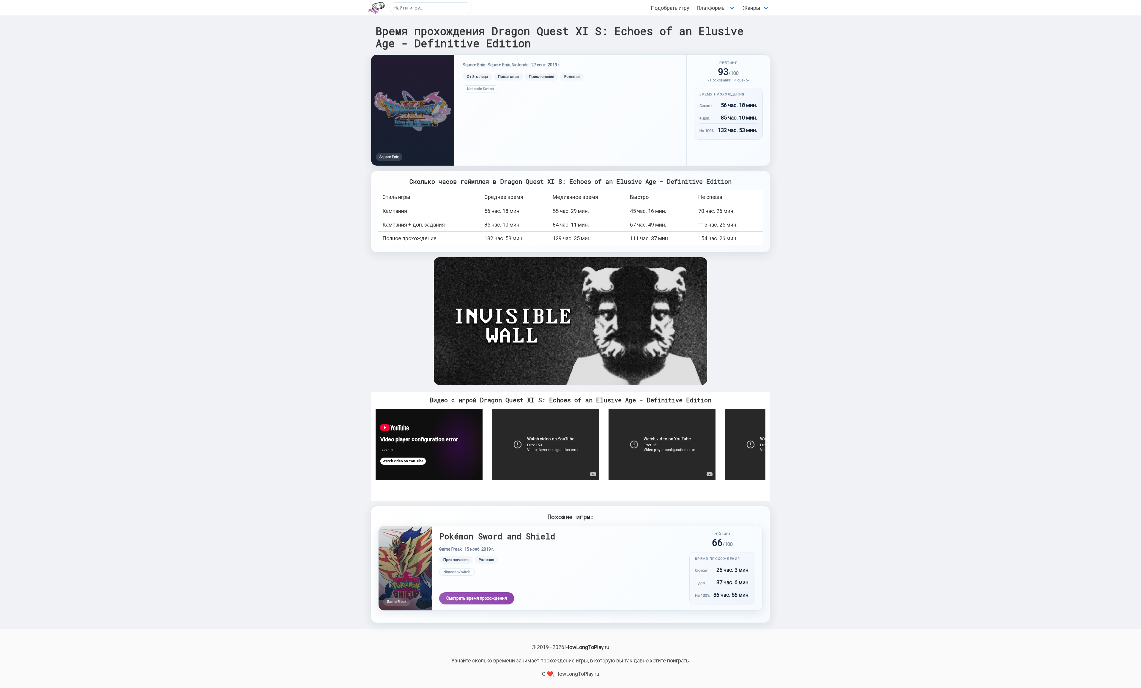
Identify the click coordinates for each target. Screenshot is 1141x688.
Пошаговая (508, 76)
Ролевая (572, 76)
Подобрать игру (670, 8)
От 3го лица (477, 76)
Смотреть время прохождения (476, 598)
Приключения (541, 76)
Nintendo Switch (480, 89)
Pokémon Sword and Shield (497, 536)
